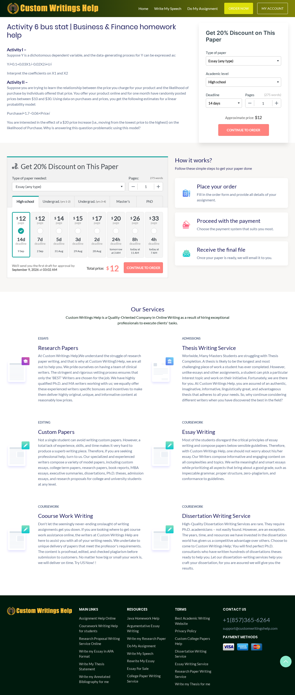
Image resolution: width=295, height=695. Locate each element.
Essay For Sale (138, 668)
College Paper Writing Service (144, 678)
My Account (272, 8)
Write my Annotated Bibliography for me (94, 679)
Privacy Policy (185, 631)
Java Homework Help (143, 618)
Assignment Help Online (97, 618)
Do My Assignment (202, 8)
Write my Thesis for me (192, 684)
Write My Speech (167, 8)
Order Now (239, 8)
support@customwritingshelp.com (250, 628)
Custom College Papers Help (192, 641)
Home (143, 8)
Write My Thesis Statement (91, 666)
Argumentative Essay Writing (143, 628)
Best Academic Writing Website (192, 621)
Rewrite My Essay (141, 661)
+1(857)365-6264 (246, 619)
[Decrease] (249, 103)
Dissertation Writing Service (190, 654)
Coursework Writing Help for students (98, 628)
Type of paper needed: (29, 178)
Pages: (134, 178)
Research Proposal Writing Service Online (99, 641)
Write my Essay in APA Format (96, 654)
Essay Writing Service (191, 664)
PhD (149, 201)
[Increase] (276, 103)
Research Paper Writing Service (193, 674)
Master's (123, 201)
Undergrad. (57, 201)
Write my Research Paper (146, 638)
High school (25, 201)
